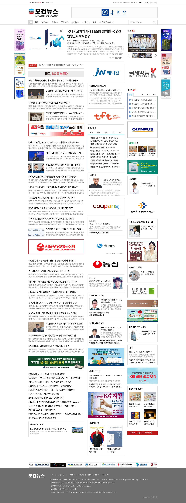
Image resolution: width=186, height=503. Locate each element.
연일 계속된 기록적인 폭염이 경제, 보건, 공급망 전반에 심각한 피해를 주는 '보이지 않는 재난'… (100, 286)
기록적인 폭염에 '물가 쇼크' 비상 (100, 281)
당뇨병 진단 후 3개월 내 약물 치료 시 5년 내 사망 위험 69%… (70, 164)
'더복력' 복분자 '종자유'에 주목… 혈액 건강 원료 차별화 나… (109, 386)
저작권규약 (105, 474)
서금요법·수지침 (106, 22)
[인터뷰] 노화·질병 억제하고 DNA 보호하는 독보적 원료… (108, 384)
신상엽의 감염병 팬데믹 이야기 (141, 222)
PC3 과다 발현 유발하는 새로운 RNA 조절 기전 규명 (48, 271)
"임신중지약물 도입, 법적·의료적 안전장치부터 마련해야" (51, 197)
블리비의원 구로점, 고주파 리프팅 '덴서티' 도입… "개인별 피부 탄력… (55, 377)
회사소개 (53, 474)
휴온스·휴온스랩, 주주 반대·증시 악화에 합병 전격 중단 (49, 381)
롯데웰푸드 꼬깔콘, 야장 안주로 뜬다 (42, 417)
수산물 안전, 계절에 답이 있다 (99, 232)
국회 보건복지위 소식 (97, 85)
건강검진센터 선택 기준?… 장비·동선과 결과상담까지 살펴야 (51, 389)
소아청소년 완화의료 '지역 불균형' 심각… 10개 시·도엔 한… (52, 176)
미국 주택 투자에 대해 (96, 315)
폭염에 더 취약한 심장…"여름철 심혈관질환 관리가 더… (147, 274)
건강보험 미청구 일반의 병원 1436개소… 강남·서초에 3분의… (109, 98)
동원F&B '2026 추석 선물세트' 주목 (41, 409)
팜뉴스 (55, 22)
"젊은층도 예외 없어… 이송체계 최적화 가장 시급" (148, 186)
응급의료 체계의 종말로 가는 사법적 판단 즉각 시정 (146, 362)
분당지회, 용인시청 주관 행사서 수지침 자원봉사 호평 (48, 428)
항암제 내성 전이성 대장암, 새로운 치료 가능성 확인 (48, 346)
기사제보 (139, 3)
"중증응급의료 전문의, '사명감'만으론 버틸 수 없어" (49, 102)
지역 (131, 347)
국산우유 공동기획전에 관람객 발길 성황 (43, 393)
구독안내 (81, 474)
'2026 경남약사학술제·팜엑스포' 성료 (142, 360)
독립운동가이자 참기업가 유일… (96, 450)
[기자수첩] (92, 278)
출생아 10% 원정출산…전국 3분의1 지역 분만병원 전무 (107, 103)
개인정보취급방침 (93, 474)
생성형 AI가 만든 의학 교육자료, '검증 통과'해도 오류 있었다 (52, 313)
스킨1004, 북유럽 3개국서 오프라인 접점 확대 (45, 397)
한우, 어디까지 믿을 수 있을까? (99, 223)
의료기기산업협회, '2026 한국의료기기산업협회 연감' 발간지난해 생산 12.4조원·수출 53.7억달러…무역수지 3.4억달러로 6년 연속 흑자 (91, 41)
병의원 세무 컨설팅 (96, 295)
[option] (114, 12)
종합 (36, 22)
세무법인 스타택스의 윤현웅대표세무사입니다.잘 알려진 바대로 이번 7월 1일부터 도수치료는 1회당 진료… (111, 307)
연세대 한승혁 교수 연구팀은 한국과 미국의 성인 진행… (105, 381)
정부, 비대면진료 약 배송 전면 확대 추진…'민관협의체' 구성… (53, 302)
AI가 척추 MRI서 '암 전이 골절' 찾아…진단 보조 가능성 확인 (52, 335)
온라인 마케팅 (94, 371)
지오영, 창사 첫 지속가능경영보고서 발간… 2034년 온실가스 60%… (54, 401)
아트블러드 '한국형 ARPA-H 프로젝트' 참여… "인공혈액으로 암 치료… (55, 413)
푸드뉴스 (64, 22)
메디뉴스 (45, 22)
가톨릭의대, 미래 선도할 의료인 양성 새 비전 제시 (46, 373)
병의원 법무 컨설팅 (96, 323)
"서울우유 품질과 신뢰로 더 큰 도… (142, 155)
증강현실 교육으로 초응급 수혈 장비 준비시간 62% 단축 (50, 208)
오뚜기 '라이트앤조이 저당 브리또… (134, 406)
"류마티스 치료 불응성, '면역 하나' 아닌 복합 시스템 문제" (51, 218)
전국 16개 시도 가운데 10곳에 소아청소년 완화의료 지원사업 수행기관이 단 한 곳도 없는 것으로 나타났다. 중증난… (105, 95)
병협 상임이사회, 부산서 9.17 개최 (140, 352)
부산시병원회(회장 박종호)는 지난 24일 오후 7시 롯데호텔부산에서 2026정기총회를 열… (142, 356)
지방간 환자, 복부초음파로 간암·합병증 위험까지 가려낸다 (51, 260)
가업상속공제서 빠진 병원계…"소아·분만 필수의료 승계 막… (71, 90)
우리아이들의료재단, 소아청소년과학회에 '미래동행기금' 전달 (51, 405)
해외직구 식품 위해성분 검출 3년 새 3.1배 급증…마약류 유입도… (109, 101)
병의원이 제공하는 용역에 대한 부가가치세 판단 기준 (111, 300)
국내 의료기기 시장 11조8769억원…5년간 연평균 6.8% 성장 (94, 33)
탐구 (132, 179)
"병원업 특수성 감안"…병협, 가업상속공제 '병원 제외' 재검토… (64, 65)
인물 (133, 142)
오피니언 (85, 22)
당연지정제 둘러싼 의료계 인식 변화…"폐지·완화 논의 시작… (71, 229)
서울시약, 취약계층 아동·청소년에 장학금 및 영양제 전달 (49, 385)
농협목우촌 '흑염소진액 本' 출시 (149, 422)
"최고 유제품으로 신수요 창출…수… (151, 155)
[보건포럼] (92, 221)
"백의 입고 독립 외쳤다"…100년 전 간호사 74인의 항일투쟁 (70, 113)
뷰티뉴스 (75, 22)
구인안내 (72, 474)
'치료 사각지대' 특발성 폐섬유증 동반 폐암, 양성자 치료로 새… (53, 281)
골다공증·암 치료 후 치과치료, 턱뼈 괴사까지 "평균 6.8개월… (53, 292)
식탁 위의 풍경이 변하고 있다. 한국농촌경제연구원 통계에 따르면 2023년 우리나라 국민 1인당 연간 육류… (105, 228)
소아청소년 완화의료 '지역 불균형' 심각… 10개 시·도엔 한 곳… (110, 90)
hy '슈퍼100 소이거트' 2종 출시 (149, 405)
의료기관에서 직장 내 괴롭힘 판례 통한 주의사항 (105, 340)
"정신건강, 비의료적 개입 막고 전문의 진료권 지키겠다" (68, 323)
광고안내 (62, 474)
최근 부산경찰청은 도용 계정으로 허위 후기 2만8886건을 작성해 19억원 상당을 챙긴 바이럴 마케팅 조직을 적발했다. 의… (111, 336)
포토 (94, 22)
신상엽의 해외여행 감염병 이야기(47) (148, 227)
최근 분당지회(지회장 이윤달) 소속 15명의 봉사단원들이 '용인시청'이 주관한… (48, 432)
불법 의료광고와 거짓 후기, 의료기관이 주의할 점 (111, 328)
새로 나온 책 (94, 422)
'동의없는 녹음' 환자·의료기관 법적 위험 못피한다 (106, 343)
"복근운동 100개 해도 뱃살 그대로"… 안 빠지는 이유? (148, 334)
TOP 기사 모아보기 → (116, 58)
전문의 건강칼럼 (135, 267)
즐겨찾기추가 (49, 3)
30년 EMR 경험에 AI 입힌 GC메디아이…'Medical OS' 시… (70, 152)
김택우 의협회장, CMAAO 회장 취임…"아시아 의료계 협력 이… (53, 142)
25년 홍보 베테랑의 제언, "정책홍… (132, 155)
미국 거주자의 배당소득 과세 (99, 312)
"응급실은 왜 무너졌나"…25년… (114, 450)
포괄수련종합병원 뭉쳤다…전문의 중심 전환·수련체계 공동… (53, 80)
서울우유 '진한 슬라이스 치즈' (135, 422)
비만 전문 (137, 327)
